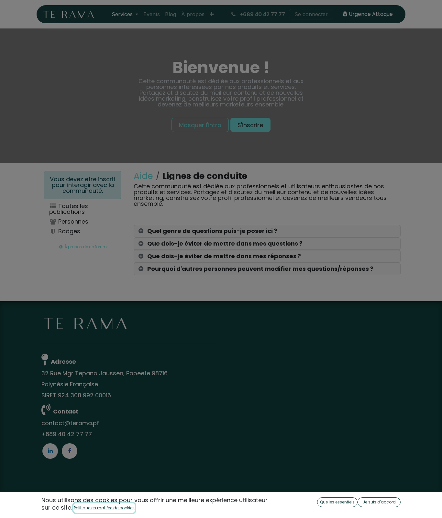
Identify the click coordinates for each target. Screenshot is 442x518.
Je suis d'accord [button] (379, 502)
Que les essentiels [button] (337, 502)
